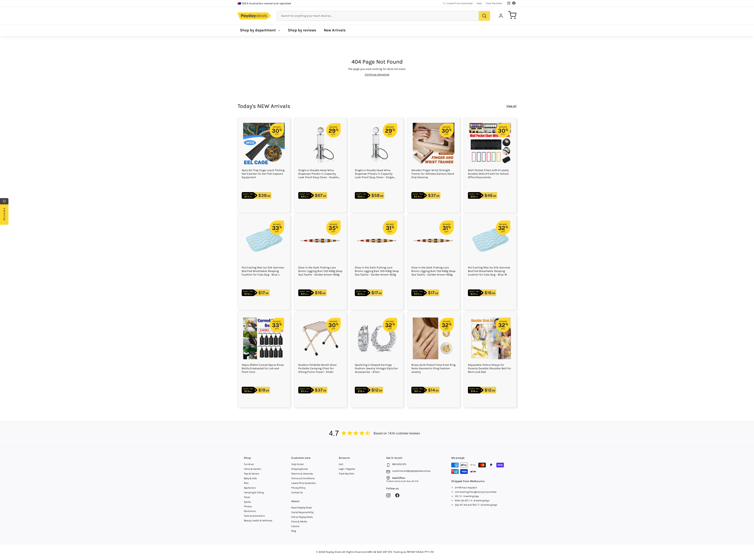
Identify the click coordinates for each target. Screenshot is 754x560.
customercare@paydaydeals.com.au (411, 470)
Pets (246, 483)
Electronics (250, 511)
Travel (247, 497)
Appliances (250, 487)
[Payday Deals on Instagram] (389, 496)
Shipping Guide (299, 468)
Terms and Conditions (303, 478)
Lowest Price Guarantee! (257, 4)
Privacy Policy (298, 487)
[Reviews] (377, 433)
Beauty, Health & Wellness (258, 520)
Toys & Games (251, 473)
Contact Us (297, 492)
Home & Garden (252, 468)
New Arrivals (335, 30)
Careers (295, 526)
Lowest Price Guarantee (303, 483)
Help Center (297, 464)
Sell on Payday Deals (302, 516)
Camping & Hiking (254, 492)
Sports (247, 501)
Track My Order (494, 3)
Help (479, 3)
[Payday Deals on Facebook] (398, 496)
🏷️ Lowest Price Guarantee (458, 3)
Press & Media (299, 521)
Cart (341, 464)
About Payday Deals (301, 507)
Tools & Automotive (254, 515)
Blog (293, 530)
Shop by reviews (302, 30)
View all (511, 106)
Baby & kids (250, 478)
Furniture (249, 464)
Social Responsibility (302, 512)
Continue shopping (377, 74)
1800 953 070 (399, 464)
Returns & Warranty (302, 473)
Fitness (248, 506)
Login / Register (347, 468)
